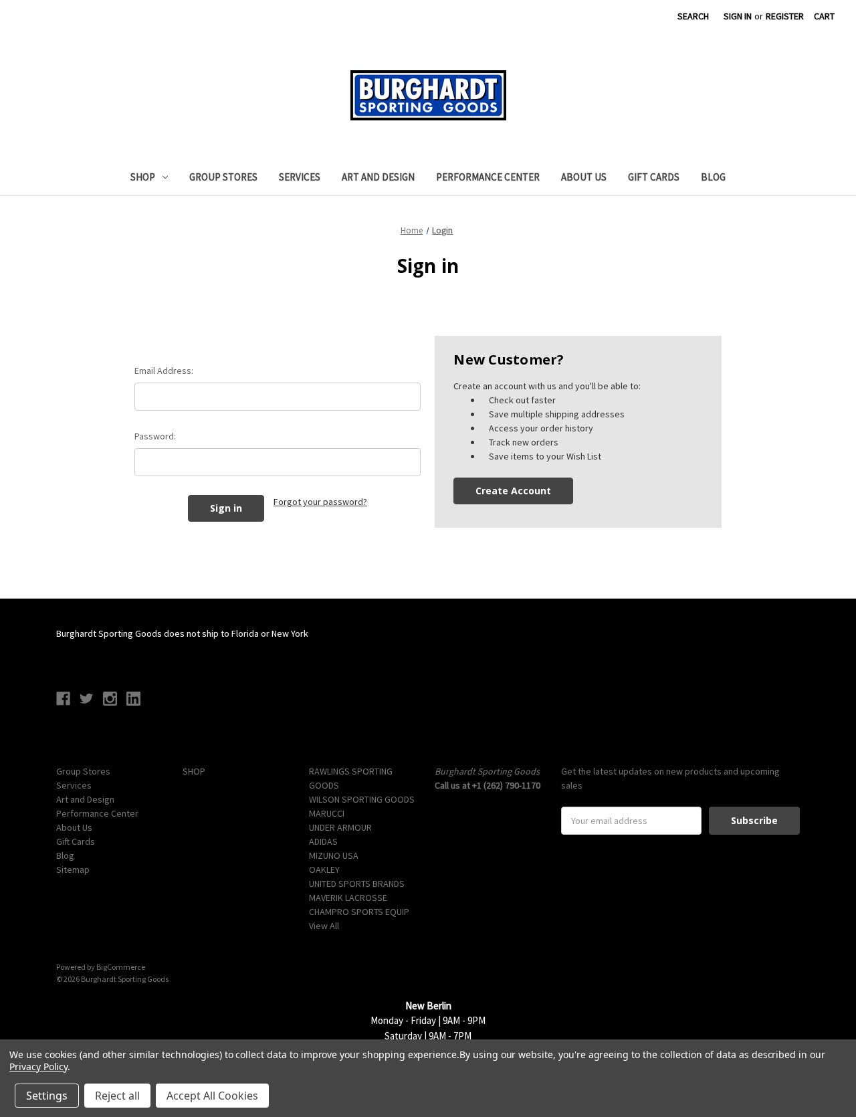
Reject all (117, 1095)
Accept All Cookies (212, 1095)
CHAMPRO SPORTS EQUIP (359, 912)
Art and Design (378, 177)
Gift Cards (653, 177)
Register (785, 16)
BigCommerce (120, 967)
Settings (47, 1095)
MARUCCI (326, 813)
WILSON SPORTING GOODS (362, 799)
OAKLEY (324, 870)
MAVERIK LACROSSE (348, 898)
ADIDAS (323, 841)
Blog (713, 177)
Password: (155, 436)
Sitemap (73, 870)
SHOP (142, 177)
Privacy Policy (38, 1066)
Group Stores (223, 177)
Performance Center (488, 177)
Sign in (738, 16)
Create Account (513, 490)
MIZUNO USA (333, 855)
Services (299, 177)
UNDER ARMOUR (340, 827)
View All (324, 926)
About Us (584, 177)
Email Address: (163, 371)
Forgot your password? (320, 502)
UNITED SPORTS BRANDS (357, 884)
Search (693, 16)
